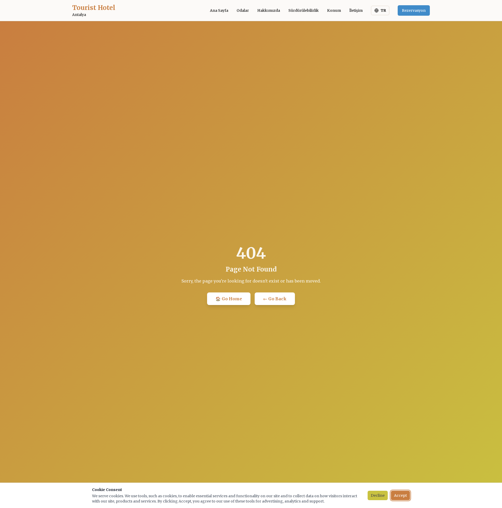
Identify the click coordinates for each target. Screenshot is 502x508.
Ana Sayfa (219, 10)
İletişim (356, 10)
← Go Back (275, 298)
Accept (400, 495)
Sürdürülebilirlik (303, 10)
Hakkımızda (268, 10)
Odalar (243, 10)
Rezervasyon (414, 10)
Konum (334, 10)
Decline (378, 495)
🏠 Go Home (228, 298)
